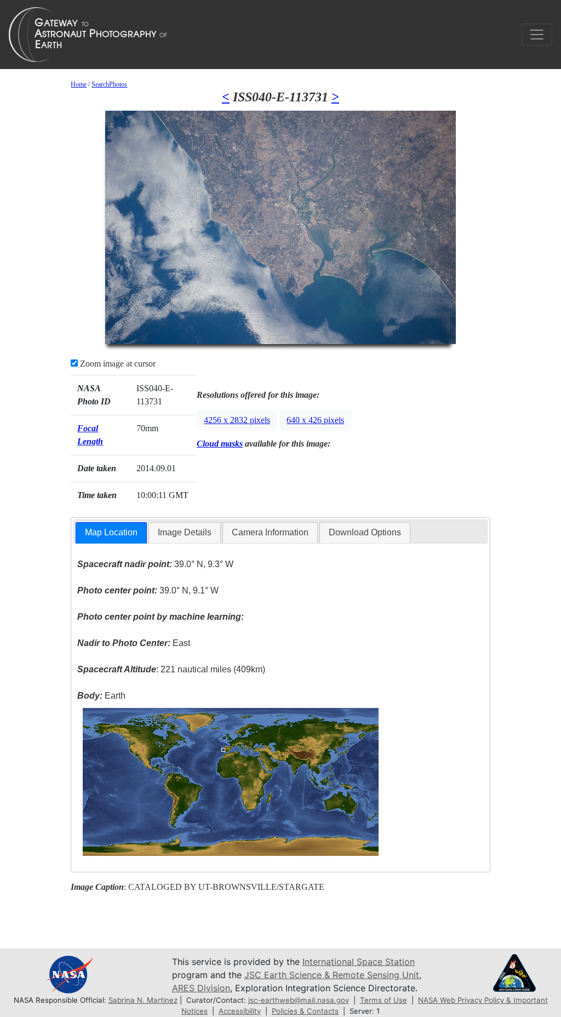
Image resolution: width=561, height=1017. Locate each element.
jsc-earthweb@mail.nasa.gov (298, 1000)
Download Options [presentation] (365, 532)
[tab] (111, 533)
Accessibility (240, 1011)
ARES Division (201, 987)
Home (79, 84)
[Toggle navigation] (537, 34)
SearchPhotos (109, 84)
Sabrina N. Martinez (143, 1000)
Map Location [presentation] (111, 532)
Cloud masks (220, 443)
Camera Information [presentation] (270, 532)
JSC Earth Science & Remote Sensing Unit (331, 974)
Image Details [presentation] (184, 532)
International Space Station (358, 961)
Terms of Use (383, 1000)
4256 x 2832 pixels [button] (237, 420)
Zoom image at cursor (117, 363)
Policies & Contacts (305, 1011)
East (133, 643)
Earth (101, 695)
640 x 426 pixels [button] (315, 420)
